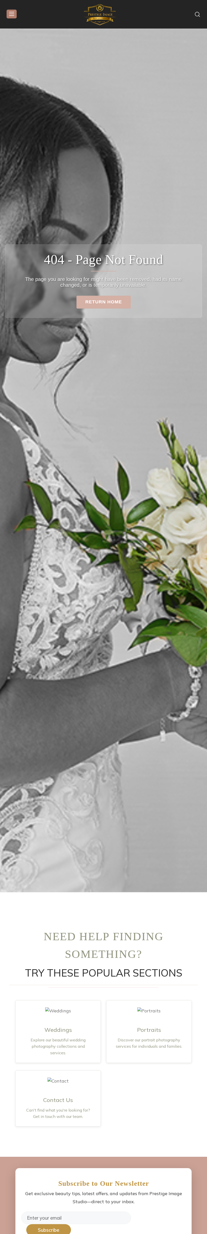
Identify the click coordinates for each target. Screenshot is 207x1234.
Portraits (149, 1029)
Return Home (103, 301)
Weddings (58, 1029)
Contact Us (58, 1100)
